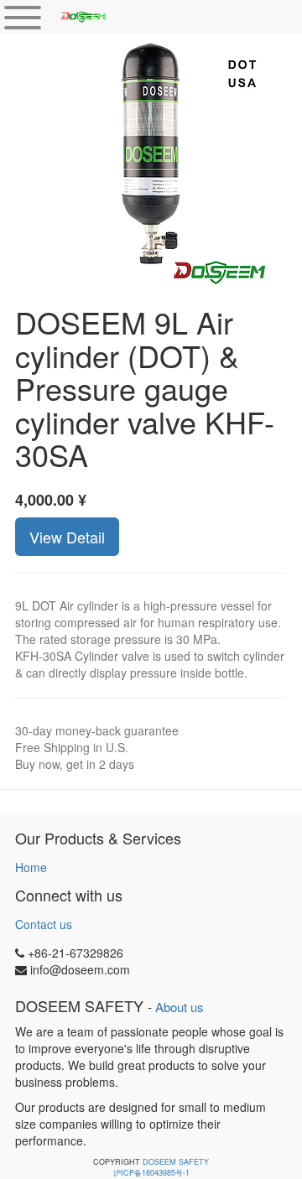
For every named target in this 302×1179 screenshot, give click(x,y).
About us (179, 1006)
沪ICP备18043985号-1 (151, 1172)
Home (31, 867)
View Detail (67, 537)
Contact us (43, 924)
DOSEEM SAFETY (176, 1161)
